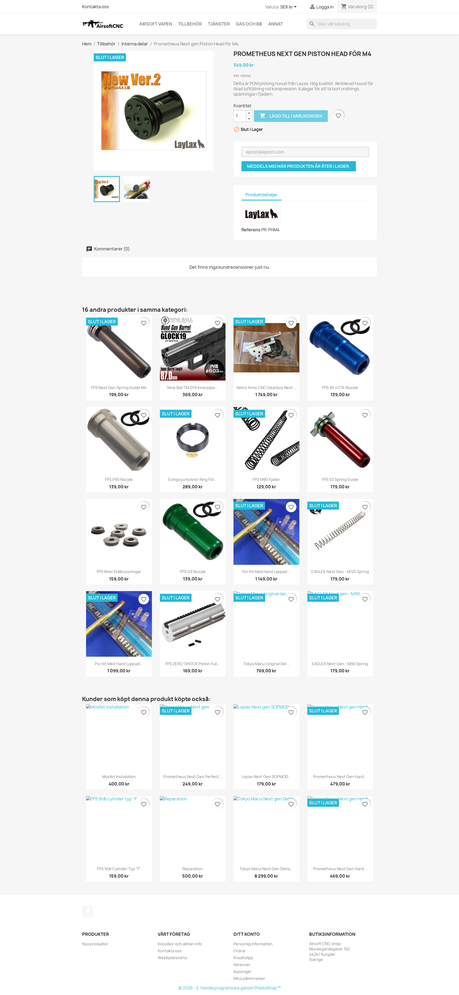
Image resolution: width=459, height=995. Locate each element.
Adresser (241, 964)
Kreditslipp (243, 957)
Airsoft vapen (155, 24)
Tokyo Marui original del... (266, 663)
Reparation (192, 868)
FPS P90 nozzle (119, 479)
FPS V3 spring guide (340, 479)
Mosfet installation (119, 776)
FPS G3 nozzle (193, 571)
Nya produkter (95, 943)
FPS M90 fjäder (266, 479)
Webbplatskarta (172, 957)
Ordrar (239, 950)
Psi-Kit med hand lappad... (266, 571)
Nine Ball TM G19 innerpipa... (192, 387)
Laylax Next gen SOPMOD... (266, 776)
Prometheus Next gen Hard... (340, 776)
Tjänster (219, 24)
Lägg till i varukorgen (291, 116)
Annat (275, 24)
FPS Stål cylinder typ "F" (119, 868)
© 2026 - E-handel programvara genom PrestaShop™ (229, 988)
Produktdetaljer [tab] (261, 195)
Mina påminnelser (249, 978)
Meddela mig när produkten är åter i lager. (298, 166)
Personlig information (253, 943)
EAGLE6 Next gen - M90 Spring (340, 663)
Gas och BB (249, 24)
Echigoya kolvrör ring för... (192, 479)
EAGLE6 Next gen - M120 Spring (340, 571)
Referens (251, 229)
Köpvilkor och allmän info (180, 943)
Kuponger (242, 971)
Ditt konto (246, 934)
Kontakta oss (95, 7)
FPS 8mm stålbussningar (119, 571)
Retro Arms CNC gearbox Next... (266, 387)
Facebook (88, 911)
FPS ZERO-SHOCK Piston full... (192, 663)
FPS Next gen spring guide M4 (119, 387)
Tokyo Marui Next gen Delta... (266, 868)
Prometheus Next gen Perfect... (192, 776)
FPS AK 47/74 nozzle (340, 387)
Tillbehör (190, 24)
